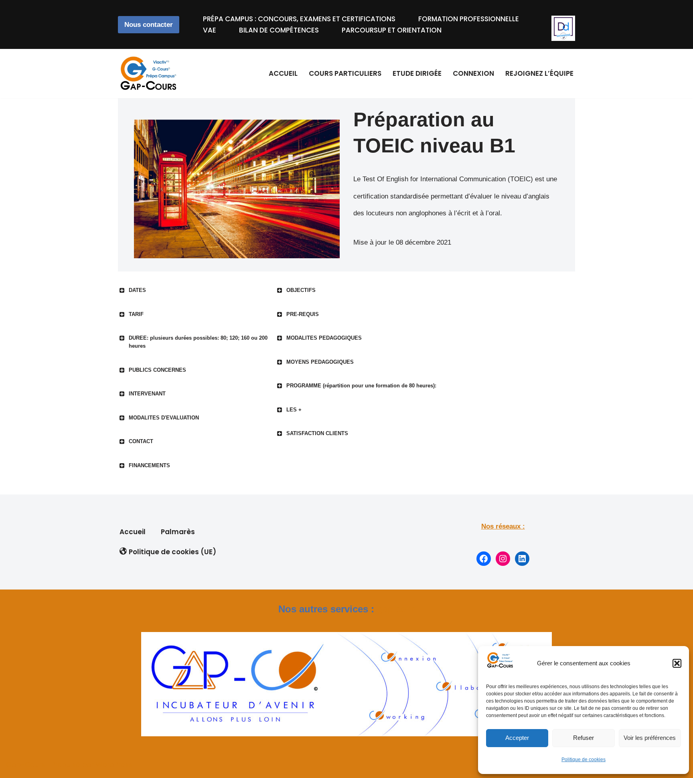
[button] (677, 663)
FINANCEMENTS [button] (149, 465)
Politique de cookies (583, 759)
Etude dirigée (417, 73)
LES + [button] (294, 410)
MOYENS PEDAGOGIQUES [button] (320, 362)
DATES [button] (137, 290)
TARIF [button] (136, 314)
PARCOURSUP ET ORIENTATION (392, 30)
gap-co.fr (396, 609)
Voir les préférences (650, 737)
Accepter (517, 737)
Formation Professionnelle (468, 19)
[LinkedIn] (522, 558)
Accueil (283, 73)
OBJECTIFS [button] (301, 290)
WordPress (114, 765)
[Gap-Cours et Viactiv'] (150, 73)
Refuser (583, 737)
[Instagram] (503, 558)
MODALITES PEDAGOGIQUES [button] (324, 338)
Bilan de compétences (279, 30)
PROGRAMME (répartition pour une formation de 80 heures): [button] (361, 386)
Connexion (473, 73)
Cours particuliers (345, 73)
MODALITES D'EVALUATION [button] (164, 418)
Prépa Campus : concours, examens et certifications (299, 19)
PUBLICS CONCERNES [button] (157, 370)
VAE (209, 30)
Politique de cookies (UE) (172, 552)
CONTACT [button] (141, 441)
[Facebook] (483, 558)
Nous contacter (148, 24)
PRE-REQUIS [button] (302, 314)
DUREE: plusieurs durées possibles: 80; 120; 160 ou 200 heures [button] (198, 342)
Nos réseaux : (503, 526)
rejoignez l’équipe (539, 73)
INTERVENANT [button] (147, 394)
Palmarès (178, 532)
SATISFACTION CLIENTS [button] (317, 433)
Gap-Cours (25, 765)
